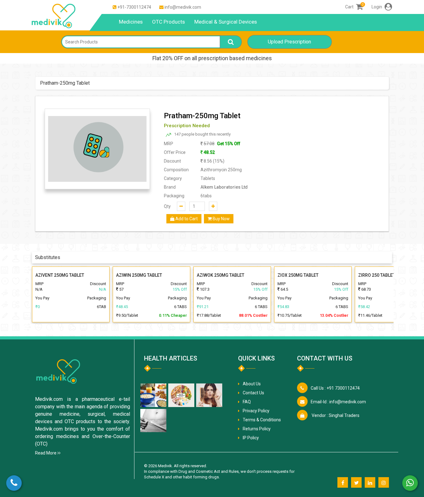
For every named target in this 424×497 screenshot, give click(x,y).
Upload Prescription (289, 42)
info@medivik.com (183, 7)
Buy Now (221, 218)
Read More (46, 452)
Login (377, 6)
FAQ (247, 401)
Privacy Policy (256, 410)
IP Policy (251, 437)
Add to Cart (186, 218)
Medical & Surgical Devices (225, 22)
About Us (252, 383)
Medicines (131, 22)
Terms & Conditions (262, 419)
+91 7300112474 (335, 388)
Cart (354, 6)
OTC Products (168, 22)
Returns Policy (257, 428)
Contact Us (253, 392)
